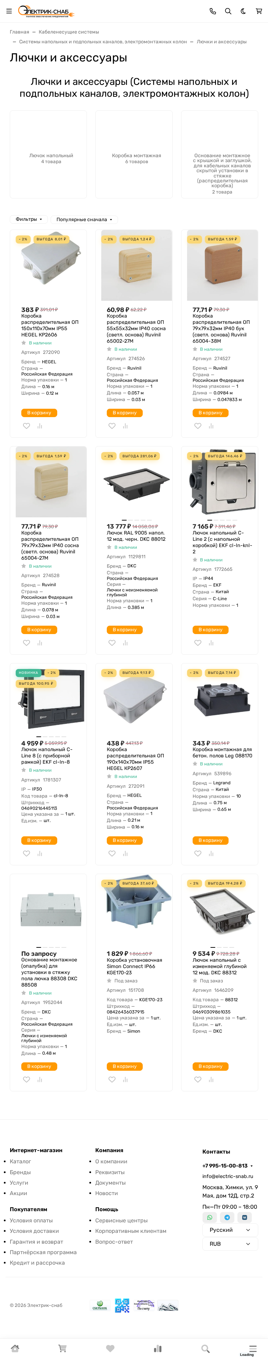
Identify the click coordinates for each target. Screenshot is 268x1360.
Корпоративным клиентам (130, 1231)
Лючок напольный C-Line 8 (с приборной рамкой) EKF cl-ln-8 (47, 756)
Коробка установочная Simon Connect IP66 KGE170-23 (134, 966)
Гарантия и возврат (36, 1241)
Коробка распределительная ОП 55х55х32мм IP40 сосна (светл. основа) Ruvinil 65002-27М (136, 328)
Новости (106, 1193)
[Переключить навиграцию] (9, 11)
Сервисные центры (121, 1220)
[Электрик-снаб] (46, 11)
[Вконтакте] (244, 1217)
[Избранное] (110, 1350)
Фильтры (26, 219)
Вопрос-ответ (114, 1241)
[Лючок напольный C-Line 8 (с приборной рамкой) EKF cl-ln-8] (51, 698)
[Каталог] (253, 1349)
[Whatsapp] (209, 1217)
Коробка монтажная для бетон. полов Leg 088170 (222, 753)
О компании (111, 1161)
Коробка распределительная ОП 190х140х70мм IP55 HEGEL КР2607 (135, 759)
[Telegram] (227, 1217)
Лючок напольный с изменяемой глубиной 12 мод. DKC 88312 (220, 966)
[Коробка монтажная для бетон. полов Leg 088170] (222, 698)
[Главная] (15, 1350)
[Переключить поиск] (228, 11)
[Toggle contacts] (213, 11)
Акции (18, 1193)
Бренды (20, 1172)
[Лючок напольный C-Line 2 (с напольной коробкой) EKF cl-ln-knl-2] (222, 481)
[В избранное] (26, 426)
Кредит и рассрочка (37, 1262)
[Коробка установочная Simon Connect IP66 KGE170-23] (136, 909)
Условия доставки (34, 1231)
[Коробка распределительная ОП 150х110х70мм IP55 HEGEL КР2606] (51, 265)
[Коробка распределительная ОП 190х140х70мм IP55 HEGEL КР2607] (136, 698)
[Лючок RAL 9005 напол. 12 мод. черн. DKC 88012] (136, 481)
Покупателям (28, 1209)
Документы (110, 1182)
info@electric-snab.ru (227, 1176)
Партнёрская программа (43, 1252)
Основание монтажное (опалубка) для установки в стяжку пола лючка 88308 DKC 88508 (49, 972)
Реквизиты (110, 1172)
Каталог (20, 1161)
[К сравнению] (40, 426)
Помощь (106, 1209)
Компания (109, 1150)
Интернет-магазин (36, 1150)
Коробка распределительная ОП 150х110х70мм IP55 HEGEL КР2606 (50, 325)
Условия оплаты (31, 1220)
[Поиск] (205, 1349)
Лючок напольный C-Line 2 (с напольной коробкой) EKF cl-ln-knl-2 (222, 542)
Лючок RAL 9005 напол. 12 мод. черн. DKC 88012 (136, 536)
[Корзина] (62, 1350)
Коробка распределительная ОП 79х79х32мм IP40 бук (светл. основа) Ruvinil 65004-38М (221, 328)
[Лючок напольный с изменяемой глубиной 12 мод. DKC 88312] (222, 909)
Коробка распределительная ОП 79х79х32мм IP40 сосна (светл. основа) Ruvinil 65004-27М (50, 545)
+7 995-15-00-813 (225, 1166)
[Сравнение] (158, 1350)
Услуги (19, 1182)
